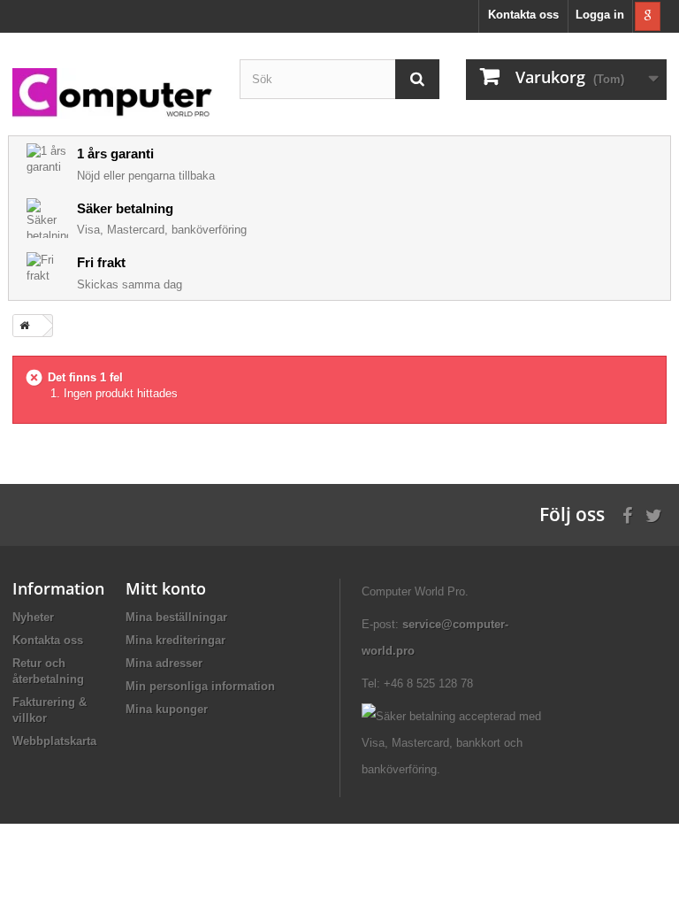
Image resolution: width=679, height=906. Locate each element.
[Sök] (417, 79)
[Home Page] (21, 325)
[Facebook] (627, 513)
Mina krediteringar (175, 640)
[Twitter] (653, 513)
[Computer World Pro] (112, 93)
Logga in (600, 14)
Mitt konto (166, 588)
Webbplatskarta (54, 741)
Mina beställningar (176, 617)
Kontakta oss (523, 14)
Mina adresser (164, 663)
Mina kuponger (167, 709)
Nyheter (33, 617)
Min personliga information (200, 686)
